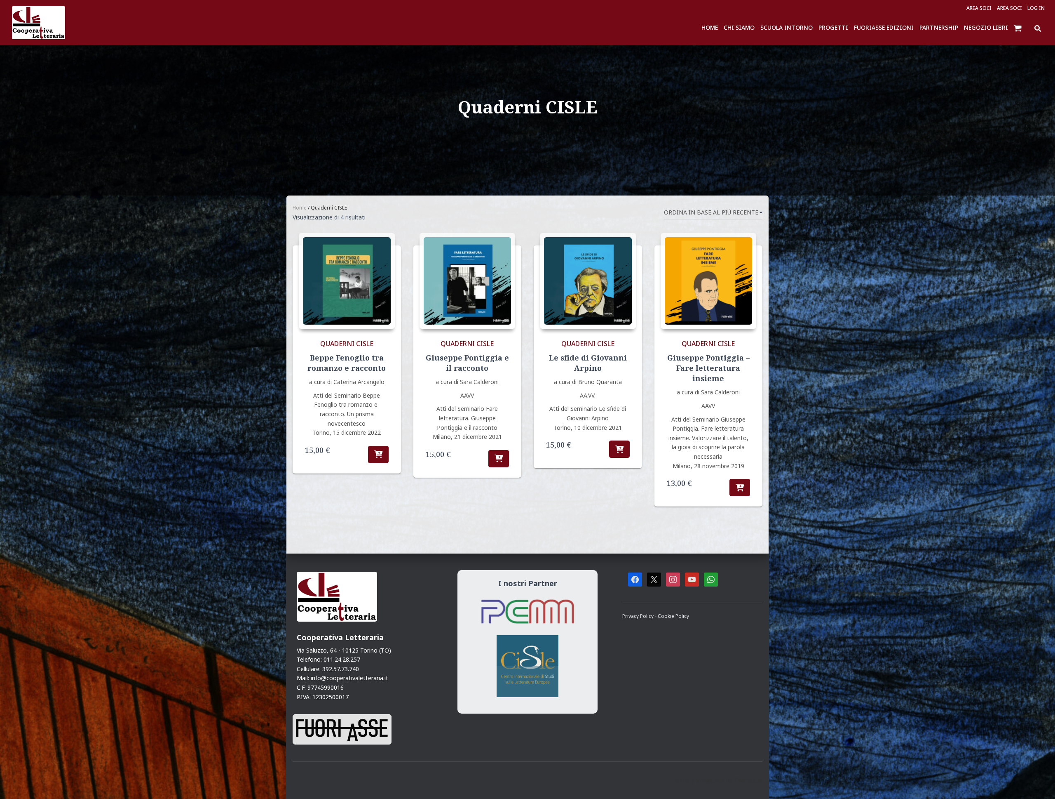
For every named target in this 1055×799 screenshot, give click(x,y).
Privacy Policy (638, 616)
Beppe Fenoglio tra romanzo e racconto (346, 363)
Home (709, 27)
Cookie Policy (673, 616)
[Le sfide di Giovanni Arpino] (588, 281)
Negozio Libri (986, 27)
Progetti (833, 27)
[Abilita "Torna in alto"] (1038, 782)
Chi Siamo (739, 27)
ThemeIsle (748, 780)
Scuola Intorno (786, 27)
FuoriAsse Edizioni (884, 27)
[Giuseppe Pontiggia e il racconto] (467, 281)
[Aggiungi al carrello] (378, 454)
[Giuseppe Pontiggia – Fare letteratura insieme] (709, 281)
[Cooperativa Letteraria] (38, 22)
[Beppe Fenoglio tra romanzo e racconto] (347, 281)
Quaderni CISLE (346, 343)
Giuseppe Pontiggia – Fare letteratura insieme (708, 368)
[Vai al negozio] (1018, 27)
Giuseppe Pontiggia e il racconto (467, 363)
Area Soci (979, 8)
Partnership (938, 27)
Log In (1036, 8)
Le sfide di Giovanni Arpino (588, 363)
